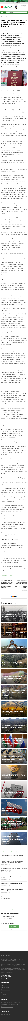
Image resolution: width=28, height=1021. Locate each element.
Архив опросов (14, 929)
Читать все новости (14, 905)
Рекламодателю (5, 987)
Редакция (3, 985)
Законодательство (5, 989)
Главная (3, 16)
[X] (15, 596)
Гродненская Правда (6, 575)
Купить (23, 6)
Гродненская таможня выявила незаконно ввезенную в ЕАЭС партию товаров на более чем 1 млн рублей (13, 758)
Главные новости (15, 16)
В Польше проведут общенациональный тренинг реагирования (10, 810)
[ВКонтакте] (11, 596)
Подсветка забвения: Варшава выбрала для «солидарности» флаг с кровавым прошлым (14, 616)
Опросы (14, 909)
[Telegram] (17, 596)
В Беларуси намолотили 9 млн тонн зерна (11, 883)
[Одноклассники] (13, 596)
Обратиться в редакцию (7, 1006)
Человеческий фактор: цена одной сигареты (12, 855)
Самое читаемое (20, 851)
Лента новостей (7, 851)
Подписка (3, 994)
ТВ (1, 992)
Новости (8, 16)
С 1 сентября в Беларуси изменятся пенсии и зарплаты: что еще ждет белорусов (12, 678)
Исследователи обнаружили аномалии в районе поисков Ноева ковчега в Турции (13, 727)
